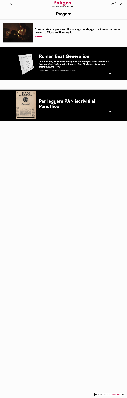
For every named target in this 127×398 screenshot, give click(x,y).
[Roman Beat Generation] (26, 63)
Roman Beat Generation (64, 56)
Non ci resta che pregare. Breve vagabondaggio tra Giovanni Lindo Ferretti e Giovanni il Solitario (77, 31)
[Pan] (26, 105)
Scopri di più (116, 394)
